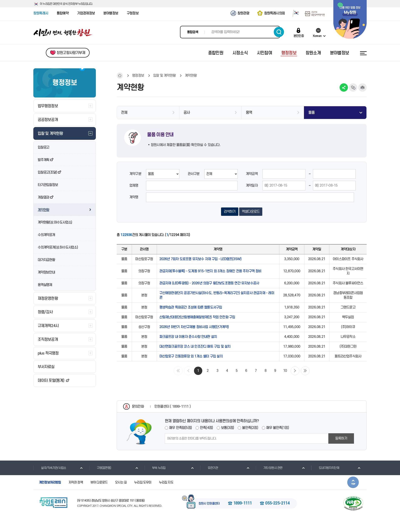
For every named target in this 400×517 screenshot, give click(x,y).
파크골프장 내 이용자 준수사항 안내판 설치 (188, 337)
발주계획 (43, 160)
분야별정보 (110, 13)
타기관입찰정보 (48, 185)
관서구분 (194, 174)
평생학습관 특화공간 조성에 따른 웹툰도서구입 (190, 307)
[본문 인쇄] (362, 87)
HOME (120, 75)
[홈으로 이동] (62, 32)
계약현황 (43, 210)
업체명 (133, 185)
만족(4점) (206, 428)
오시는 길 (121, 482)
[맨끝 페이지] (305, 370)
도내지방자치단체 (329, 468)
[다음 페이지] (295, 370)
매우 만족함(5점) (180, 428)
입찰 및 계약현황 (164, 75)
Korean (317, 35)
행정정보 (138, 75)
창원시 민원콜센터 (209, 503)
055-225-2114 (277, 503)
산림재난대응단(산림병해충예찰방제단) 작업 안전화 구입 (197, 317)
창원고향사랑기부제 (71, 53)
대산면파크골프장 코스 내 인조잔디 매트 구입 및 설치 (195, 346)
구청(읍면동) (104, 468)
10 (285, 371)
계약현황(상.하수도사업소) (55, 222)
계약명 (133, 197)
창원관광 (243, 13)
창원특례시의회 (274, 13)
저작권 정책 (76, 482)
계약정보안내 (46, 272)
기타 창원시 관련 (272, 468)
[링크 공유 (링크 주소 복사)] (353, 87)
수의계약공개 (46, 235)
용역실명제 (45, 285)
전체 (124, 113)
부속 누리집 (158, 468)
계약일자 (252, 185)
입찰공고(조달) (47, 172)
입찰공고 (43, 147)
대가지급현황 (46, 260)
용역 (249, 113)
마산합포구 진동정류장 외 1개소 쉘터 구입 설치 (191, 356)
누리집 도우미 (142, 482)
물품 (311, 113)
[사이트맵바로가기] (363, 53)
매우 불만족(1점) (277, 428)
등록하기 (341, 438)
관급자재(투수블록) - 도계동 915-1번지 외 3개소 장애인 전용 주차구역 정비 (210, 271)
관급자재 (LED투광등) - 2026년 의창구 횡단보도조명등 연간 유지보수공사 (209, 283)
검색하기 (279, 32)
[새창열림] (294, 13)
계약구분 (135, 174)
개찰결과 (43, 197)
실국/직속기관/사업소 (53, 468)
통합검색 (192, 32)
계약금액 (252, 174)
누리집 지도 (166, 482)
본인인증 (299, 35)
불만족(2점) (250, 428)
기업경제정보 (86, 13)
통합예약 (63, 13)
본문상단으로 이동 (353, 482)
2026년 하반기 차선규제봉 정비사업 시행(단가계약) (194, 327)
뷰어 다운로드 (99, 482)
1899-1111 (242, 503)
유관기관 (213, 468)
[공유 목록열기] (344, 87)
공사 (187, 113)
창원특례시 (40, 13)
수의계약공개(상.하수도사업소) (58, 247)
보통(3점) (227, 428)
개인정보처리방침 (50, 482)
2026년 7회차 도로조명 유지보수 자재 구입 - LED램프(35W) (200, 259)
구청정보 (133, 13)
